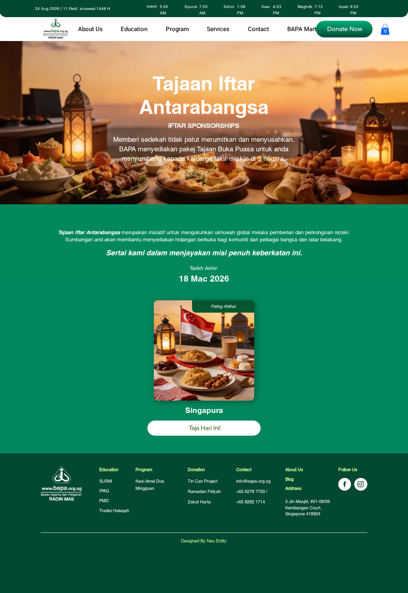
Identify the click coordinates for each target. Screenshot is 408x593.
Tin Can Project (203, 481)
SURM (105, 481)
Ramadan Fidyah (204, 491)
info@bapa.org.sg (253, 481)
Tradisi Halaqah (114, 510)
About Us (294, 469)
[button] (134, 29)
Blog (289, 479)
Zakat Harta (199, 502)
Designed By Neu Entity (204, 541)
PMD (104, 500)
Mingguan (144, 488)
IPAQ (104, 490)
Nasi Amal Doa (149, 481)
